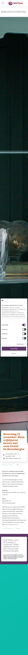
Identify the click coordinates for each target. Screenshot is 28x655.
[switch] (24, 329)
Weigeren (14, 353)
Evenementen (10, 11)
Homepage (3, 11)
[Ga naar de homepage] (15, 3)
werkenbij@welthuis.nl (11, 524)
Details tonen (20, 344)
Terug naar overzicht (7, 465)
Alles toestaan (14, 348)
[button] (18, 465)
